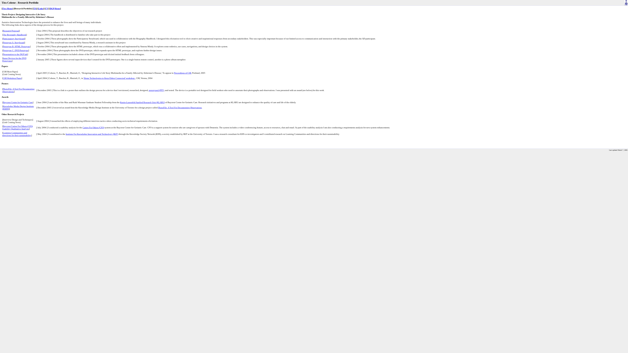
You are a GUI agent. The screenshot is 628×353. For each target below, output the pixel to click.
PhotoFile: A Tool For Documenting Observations (180, 107)
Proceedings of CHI (182, 73)
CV (46, 8)
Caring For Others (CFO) (93, 127)
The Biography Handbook (14, 35)
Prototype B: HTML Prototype (16, 46)
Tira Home (7, 8)
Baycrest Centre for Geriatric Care (18, 102)
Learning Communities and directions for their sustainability (16, 134)
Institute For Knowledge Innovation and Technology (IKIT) (92, 134)
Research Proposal (11, 31)
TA (35, 8)
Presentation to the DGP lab (15, 54)
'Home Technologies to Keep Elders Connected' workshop (109, 78)
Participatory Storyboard (14, 38)
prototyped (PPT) (156, 90)
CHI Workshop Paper (12, 78)
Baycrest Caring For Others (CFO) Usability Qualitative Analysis (17, 127)
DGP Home (55, 8)
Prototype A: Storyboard (13, 42)
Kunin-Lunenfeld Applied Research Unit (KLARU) (142, 102)
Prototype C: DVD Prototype (15, 50)
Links (40, 8)
